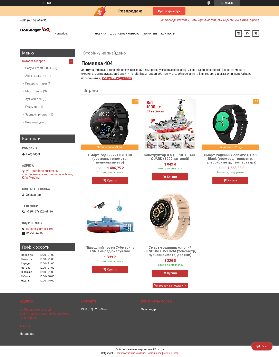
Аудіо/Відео (33, 99)
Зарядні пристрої (36, 114)
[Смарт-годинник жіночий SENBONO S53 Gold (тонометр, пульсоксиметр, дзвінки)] (170, 216)
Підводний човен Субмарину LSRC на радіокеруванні (110, 249)
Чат (265, 346)
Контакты (168, 33)
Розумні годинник (117, 78)
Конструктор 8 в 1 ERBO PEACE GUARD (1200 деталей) (170, 156)
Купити (112, 180)
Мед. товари (33, 91)
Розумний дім (34, 122)
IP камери (31, 106)
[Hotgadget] (35, 33)
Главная (100, 33)
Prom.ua (159, 349)
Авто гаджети (34, 75)
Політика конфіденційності (162, 353)
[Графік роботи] (238, 33)
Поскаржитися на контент (130, 353)
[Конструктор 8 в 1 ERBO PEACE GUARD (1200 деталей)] (170, 124)
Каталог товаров (33, 61)
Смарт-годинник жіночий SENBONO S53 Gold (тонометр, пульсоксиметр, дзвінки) (170, 251)
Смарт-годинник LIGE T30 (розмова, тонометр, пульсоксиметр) (110, 158)
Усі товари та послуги (168, 285)
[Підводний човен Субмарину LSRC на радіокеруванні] (109, 216)
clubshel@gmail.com (39, 228)
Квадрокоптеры (36, 83)
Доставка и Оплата (124, 33)
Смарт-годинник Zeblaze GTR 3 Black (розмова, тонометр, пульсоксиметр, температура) (230, 158)
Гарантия (150, 33)
